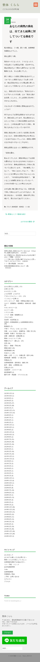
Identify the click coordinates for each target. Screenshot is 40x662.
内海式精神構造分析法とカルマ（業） (17, 266)
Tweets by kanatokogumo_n (12, 601)
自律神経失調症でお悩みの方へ (14, 562)
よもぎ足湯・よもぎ (11, 294)
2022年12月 (8, 432)
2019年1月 (7, 529)
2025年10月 (8, 396)
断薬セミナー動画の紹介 (17, 214)
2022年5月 (7, 444)
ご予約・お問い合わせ (11, 576)
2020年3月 (7, 500)
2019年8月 (7, 517)
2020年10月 (8, 483)
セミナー (7, 310)
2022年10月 (8, 434)
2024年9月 (7, 415)
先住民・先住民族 (10, 320)
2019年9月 (7, 514)
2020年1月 (7, 505)
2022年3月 (7, 449)
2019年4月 (7, 524)
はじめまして (8, 555)
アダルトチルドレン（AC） (13, 296)
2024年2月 (7, 422)
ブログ (8, 207)
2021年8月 (7, 461)
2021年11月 (8, 459)
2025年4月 (7, 400)
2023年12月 (8, 425)
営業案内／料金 (9, 574)
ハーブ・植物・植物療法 (12, 315)
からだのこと (8, 291)
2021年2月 (7, 473)
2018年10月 (8, 536)
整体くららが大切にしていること (15, 560)
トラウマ (7, 312)
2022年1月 (7, 454)
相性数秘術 (8, 350)
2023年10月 (8, 427)
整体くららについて (11, 338)
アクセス (7, 581)
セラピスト (8, 579)
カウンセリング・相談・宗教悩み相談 (17, 301)
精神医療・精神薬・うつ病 (21, 207)
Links (6, 569)
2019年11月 (8, 509)
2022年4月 (7, 446)
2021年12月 (8, 456)
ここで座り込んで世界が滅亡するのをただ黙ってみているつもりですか (20, 260)
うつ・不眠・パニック (11, 564)
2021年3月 (7, 471)
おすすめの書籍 (26, 221)
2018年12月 (8, 531)
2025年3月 (7, 403)
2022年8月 (7, 437)
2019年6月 (7, 519)
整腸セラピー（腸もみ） (12, 341)
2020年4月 (7, 497)
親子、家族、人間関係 (11, 365)
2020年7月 (7, 490)
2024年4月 (7, 420)
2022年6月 (7, 442)
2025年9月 (7, 398)
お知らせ (7, 289)
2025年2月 (7, 405)
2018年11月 (8, 534)
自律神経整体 (8, 572)
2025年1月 (7, 408)
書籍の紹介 (8, 348)
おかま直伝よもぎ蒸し (11, 286)
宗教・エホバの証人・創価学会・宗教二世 (18, 331)
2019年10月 (8, 512)
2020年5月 (7, 495)
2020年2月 (7, 502)
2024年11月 (8, 413)
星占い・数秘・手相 (11, 345)
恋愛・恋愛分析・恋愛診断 (13, 336)
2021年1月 (7, 475)
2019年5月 (7, 521)
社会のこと (8, 353)
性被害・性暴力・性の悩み (13, 333)
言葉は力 (7, 367)
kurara (14, 22)
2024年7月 (7, 417)
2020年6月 (7, 492)
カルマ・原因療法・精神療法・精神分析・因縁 (20, 303)
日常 (5, 343)
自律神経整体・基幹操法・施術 (14, 362)
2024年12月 (8, 410)
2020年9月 (7, 485)
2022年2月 (7, 451)
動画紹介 (7, 326)
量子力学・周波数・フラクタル (14, 375)
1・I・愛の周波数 (10, 263)
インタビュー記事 (10, 298)
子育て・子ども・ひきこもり (14, 329)
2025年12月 (8, 393)
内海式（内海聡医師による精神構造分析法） (19, 322)
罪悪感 (6, 360)
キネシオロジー (9, 307)
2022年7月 (7, 439)
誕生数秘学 (8, 372)
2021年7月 (7, 463)
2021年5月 (7, 466)
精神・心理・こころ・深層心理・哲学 (17, 355)
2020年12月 (8, 478)
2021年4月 (7, 468)
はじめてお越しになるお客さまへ (15, 557)
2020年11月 (8, 480)
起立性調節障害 (9, 567)
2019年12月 (8, 507)
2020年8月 (7, 488)
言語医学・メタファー (11, 370)
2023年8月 (7, 430)
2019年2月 (7, 526)
